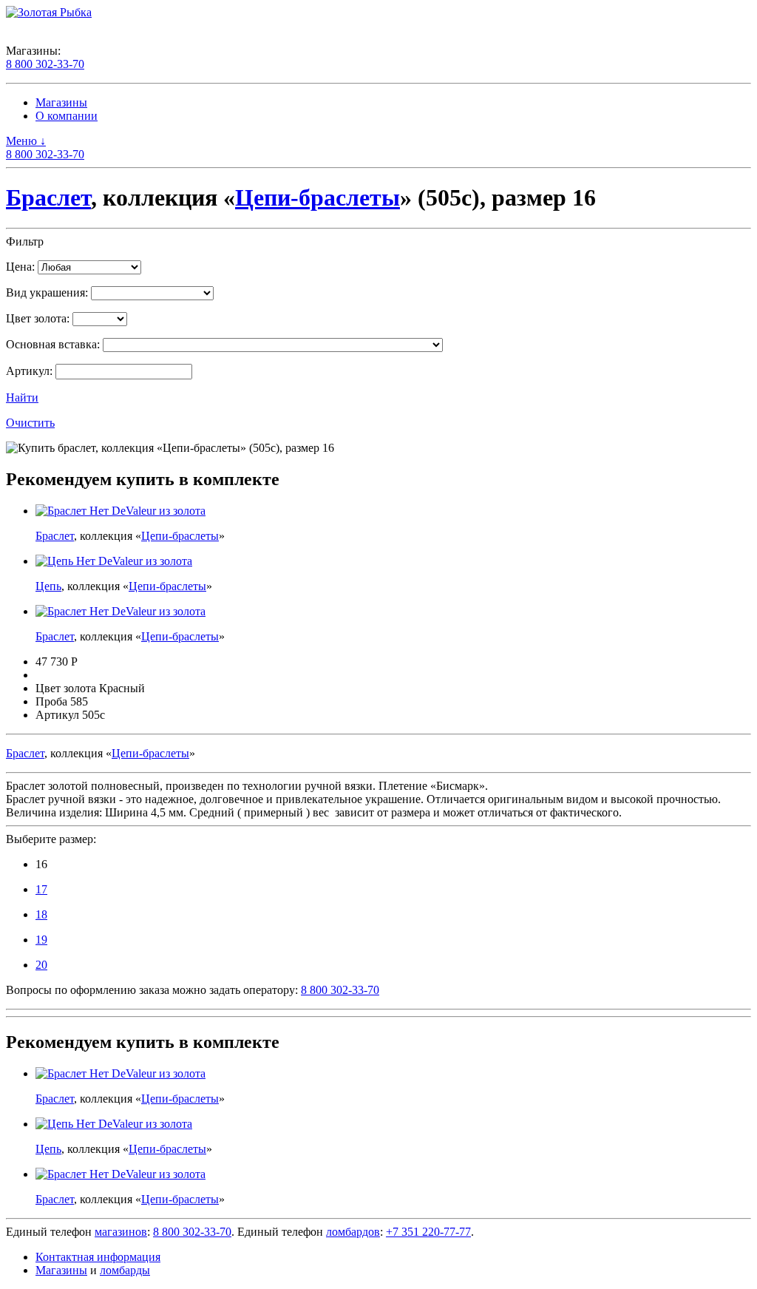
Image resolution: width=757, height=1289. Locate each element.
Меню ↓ (26, 141)
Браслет (48, 197)
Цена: (20, 266)
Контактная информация (97, 1257)
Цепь (48, 586)
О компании (66, 115)
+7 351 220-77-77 (428, 1231)
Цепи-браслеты (317, 197)
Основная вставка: (53, 344)
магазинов (121, 1231)
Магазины (61, 102)
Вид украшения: (47, 292)
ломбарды (125, 1270)
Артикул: (29, 371)
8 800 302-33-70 (45, 64)
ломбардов (353, 1231)
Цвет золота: (37, 318)
